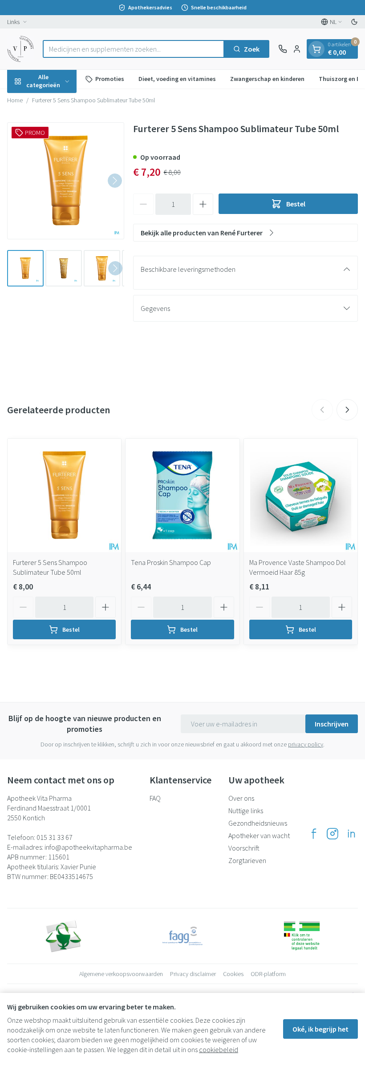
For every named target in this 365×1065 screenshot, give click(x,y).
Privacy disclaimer (193, 974)
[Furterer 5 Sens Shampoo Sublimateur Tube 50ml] (64, 495)
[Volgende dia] (347, 409)
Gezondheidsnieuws (257, 823)
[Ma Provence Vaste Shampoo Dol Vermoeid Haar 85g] (300, 495)
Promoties (109, 79)
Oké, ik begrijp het (320, 1029)
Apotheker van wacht (259, 835)
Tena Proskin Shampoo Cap (171, 562)
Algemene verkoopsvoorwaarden (121, 974)
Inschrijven (332, 723)
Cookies (233, 974)
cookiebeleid (218, 1049)
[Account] (296, 48)
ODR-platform (268, 974)
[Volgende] (115, 180)
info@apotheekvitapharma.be (88, 847)
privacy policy (305, 744)
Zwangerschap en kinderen (267, 79)
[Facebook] (313, 833)
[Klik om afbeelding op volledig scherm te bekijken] (66, 181)
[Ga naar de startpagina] (20, 49)
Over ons (241, 798)
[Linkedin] (351, 833)
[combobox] (133, 49)
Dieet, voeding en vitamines (177, 79)
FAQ (155, 798)
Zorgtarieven (247, 860)
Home (15, 100)
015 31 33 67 (54, 837)
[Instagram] (332, 833)
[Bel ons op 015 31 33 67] (282, 48)
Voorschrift (244, 847)
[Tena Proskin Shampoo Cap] (182, 495)
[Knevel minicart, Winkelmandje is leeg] (316, 49)
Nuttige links (245, 810)
